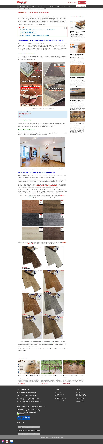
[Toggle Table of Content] (65, 28)
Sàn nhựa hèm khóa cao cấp (25, 113)
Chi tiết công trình (21, 383)
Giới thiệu (40, 6)
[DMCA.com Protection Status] (20, 414)
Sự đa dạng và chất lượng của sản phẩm (29, 31)
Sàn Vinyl (21, 116)
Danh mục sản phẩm (23, 6)
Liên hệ (68, 6)
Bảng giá (58, 6)
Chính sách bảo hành (80, 394)
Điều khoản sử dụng (59, 400)
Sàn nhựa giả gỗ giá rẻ (23, 114)
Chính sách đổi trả (80, 398)
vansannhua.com (39, 343)
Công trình (52, 6)
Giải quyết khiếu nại (80, 401)
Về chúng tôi (58, 392)
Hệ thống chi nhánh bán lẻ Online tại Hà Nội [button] (26, 427)
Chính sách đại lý (79, 392)
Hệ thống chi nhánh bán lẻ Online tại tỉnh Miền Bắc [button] (27, 430)
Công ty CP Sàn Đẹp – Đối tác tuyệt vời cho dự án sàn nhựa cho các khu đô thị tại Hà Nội (37, 29)
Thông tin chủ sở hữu (59, 394)
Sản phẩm (46, 6)
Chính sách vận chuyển (81, 395)
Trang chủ (33, 6)
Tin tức (63, 6)
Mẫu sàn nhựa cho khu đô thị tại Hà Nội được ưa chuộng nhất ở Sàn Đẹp (34, 35)
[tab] (29, 427)
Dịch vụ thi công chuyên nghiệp (27, 32)
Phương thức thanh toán (60, 398)
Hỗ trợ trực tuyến (58, 397)
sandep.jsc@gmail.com (23, 402)
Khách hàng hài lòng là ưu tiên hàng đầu (29, 33)
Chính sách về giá (79, 400)
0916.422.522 (22, 404)
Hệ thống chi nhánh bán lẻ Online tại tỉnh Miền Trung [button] (28, 433)
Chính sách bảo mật (80, 397)
